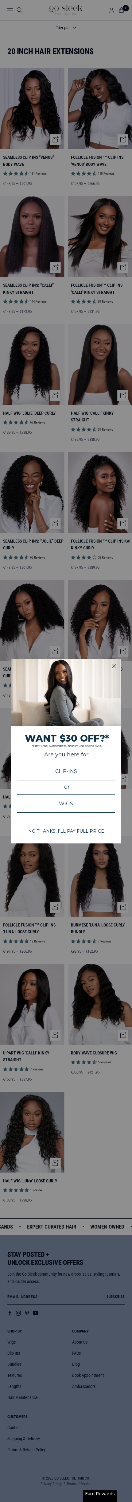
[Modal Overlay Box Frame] (66, 751)
